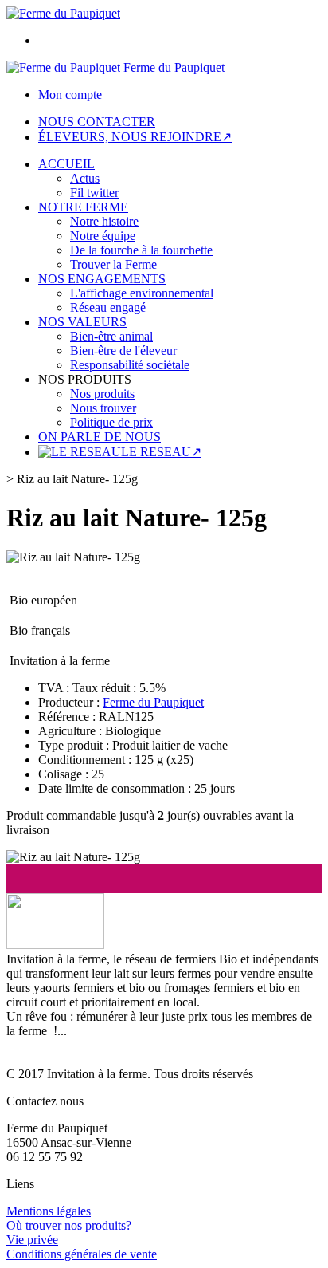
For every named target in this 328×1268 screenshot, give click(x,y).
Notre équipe (102, 235)
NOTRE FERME (83, 207)
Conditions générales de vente (81, 1254)
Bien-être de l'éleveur (123, 350)
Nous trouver (103, 408)
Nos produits (102, 393)
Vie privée (32, 1239)
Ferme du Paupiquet (153, 702)
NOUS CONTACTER (96, 121)
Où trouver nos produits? (68, 1225)
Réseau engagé (108, 307)
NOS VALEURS (82, 322)
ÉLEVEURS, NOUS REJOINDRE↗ (135, 137)
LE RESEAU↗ (161, 452)
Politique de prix (111, 422)
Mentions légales (48, 1211)
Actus (85, 178)
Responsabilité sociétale (129, 365)
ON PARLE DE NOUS (99, 436)
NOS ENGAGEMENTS (102, 278)
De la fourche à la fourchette (141, 250)
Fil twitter (94, 192)
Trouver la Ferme (113, 264)
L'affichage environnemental (141, 293)
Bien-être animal (111, 336)
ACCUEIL (66, 164)
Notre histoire (104, 221)
